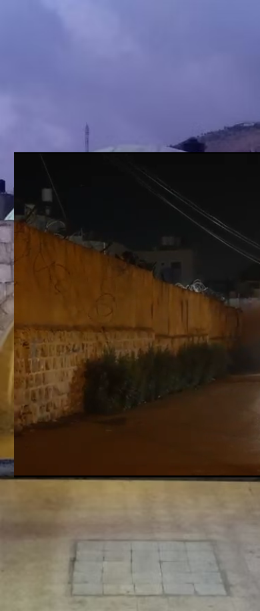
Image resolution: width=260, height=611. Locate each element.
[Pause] (31, 459)
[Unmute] (54, 459)
